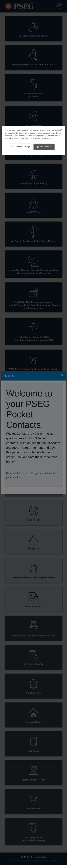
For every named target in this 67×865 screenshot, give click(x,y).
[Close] (60, 130)
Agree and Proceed (44, 147)
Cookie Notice (46, 138)
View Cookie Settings (20, 147)
